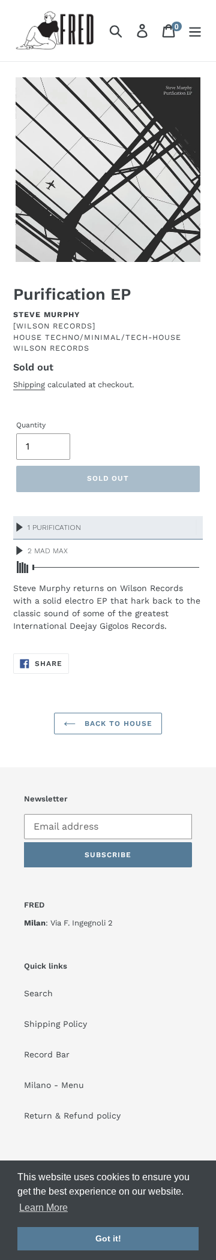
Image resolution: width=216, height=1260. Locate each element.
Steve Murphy (46, 314)
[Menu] (195, 31)
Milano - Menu (54, 1085)
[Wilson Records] (54, 325)
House (27, 337)
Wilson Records (51, 347)
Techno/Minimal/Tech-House (113, 337)
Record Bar (47, 1054)
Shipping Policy (55, 1024)
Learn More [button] (43, 1207)
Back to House (117, 723)
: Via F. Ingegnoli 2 (68, 922)
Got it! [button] (108, 1238)
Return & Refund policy (72, 1115)
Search (38, 993)
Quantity (31, 425)
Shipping (29, 384)
